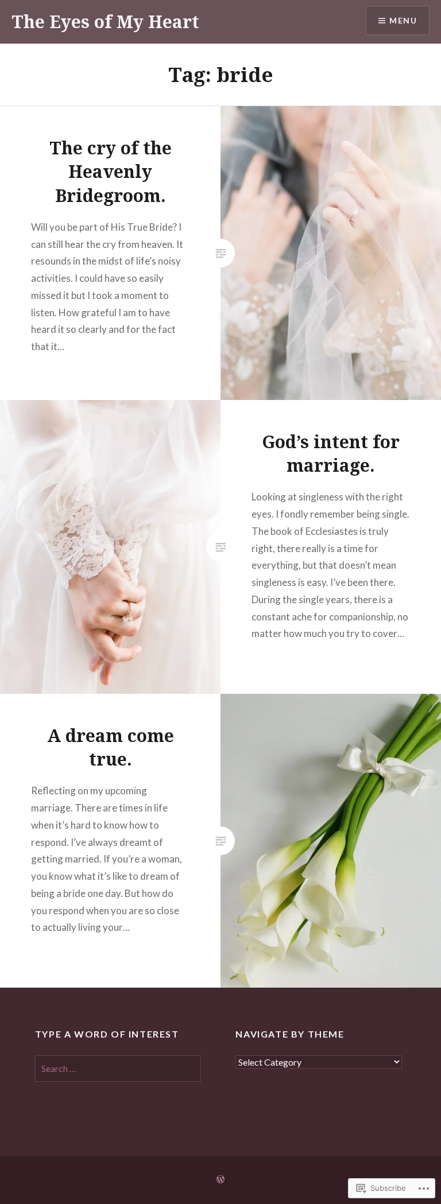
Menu (403, 20)
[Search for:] (118, 1068)
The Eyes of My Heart (105, 21)
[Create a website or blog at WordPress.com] (220, 1179)
